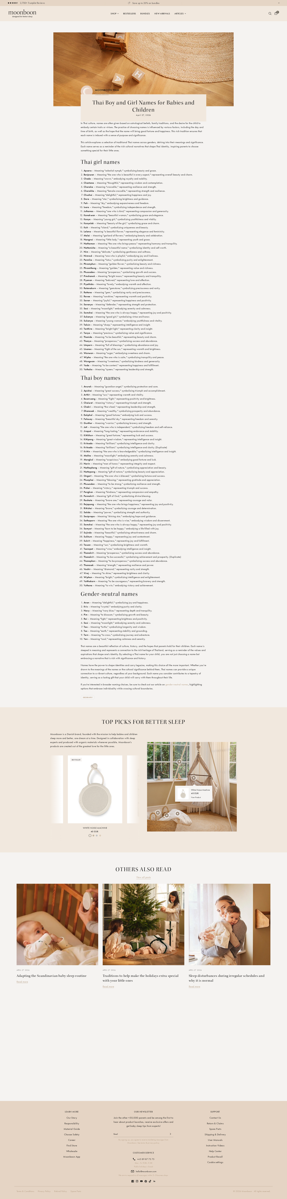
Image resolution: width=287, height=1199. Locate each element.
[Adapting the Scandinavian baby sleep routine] (57, 924)
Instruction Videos (215, 1145)
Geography (88, 697)
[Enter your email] (170, 1134)
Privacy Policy (44, 1191)
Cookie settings (215, 1162)
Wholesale (71, 1151)
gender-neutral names (176, 684)
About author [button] (102, 93)
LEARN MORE (72, 1112)
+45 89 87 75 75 (145, 1159)
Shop (113, 13)
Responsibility (71, 1123)
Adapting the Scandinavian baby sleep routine (52, 976)
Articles (179, 13)
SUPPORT (215, 1112)
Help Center (215, 1151)
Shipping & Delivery (215, 1134)
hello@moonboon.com (146, 1171)
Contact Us (215, 1117)
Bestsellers (129, 13)
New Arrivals (162, 13)
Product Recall (215, 1156)
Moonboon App (71, 1156)
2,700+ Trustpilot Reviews (32, 2)
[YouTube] (141, 1179)
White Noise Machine (95, 827)
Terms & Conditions (25, 1191)
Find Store (72, 1145)
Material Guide (72, 1129)
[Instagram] (137, 1179)
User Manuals (215, 1140)
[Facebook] (133, 1179)
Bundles (145, 13)
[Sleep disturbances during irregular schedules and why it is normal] (229, 924)
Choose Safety (71, 1134)
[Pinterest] (146, 1180)
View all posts (143, 877)
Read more (22, 981)
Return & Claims (215, 1123)
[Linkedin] (154, 1179)
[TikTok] (150, 1180)
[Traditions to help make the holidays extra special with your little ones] (143, 924)
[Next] (135, 789)
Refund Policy (60, 1191)
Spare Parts (215, 1129)
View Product (196, 797)
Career (71, 1140)
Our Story (72, 1117)
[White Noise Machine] (95, 789)
